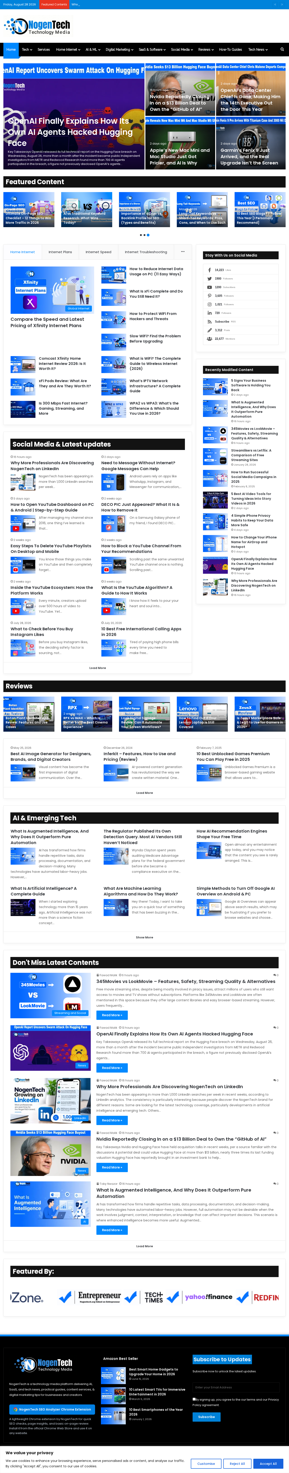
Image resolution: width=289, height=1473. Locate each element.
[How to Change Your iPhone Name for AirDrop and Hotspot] (215, 543)
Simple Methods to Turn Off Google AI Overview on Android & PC (236, 891)
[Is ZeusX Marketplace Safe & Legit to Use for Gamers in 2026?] (260, 714)
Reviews (204, 49)
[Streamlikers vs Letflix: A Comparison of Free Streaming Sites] (215, 456)
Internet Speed (98, 252)
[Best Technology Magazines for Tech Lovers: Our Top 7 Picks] (86, 209)
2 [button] (144, 235)
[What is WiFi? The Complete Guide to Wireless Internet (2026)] (113, 364)
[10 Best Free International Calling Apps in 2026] (113, 648)
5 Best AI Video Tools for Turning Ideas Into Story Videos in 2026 (251, 499)
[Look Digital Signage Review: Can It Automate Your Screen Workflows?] (144, 714)
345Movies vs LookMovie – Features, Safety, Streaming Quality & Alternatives (254, 433)
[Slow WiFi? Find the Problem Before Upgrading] (113, 342)
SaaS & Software (150, 49)
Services (44, 49)
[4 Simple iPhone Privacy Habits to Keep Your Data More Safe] (215, 521)
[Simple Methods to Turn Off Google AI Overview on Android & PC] (209, 907)
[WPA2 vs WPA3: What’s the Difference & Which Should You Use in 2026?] (113, 409)
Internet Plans (60, 252)
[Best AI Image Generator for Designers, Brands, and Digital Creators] (23, 772)
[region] (144, 1459)
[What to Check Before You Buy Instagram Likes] (23, 648)
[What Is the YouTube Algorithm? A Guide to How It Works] (113, 606)
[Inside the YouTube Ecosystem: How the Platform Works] (23, 606)
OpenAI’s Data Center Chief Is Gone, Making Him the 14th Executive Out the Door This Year (250, 99)
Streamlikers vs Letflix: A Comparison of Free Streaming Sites (251, 455)
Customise (206, 1463)
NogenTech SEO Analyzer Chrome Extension (55, 1409)
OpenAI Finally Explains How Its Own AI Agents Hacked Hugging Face (70, 132)
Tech (25, 49)
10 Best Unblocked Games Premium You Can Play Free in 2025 (233, 756)
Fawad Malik (108, 975)
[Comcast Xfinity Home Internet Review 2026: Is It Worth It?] (23, 364)
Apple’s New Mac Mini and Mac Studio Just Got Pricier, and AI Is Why (180, 156)
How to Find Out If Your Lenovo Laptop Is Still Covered (198, 722)
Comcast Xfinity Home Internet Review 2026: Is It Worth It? (62, 363)
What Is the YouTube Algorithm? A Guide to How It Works (136, 590)
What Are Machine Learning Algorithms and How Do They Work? (141, 891)
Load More (97, 668)
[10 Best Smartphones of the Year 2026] (113, 1415)
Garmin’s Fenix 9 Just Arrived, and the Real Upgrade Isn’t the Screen (249, 156)
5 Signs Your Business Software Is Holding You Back (250, 385)
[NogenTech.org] (38, 26)
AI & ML (91, 49)
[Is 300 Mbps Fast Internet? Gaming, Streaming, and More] (23, 409)
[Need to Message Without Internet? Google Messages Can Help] (113, 482)
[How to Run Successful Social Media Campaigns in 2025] (215, 478)
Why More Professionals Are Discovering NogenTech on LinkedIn (52, 465)
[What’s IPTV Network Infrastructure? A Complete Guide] (113, 386)
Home (11, 49)
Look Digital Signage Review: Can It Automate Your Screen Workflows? (141, 722)
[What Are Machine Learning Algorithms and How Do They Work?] (116, 907)
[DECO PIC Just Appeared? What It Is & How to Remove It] (113, 523)
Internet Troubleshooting (146, 252)
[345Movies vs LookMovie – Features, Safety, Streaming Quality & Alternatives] (215, 434)
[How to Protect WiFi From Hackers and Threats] (113, 319)
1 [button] (141, 235)
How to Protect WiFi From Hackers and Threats (153, 316)
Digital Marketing (118, 49)
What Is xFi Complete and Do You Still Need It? (156, 294)
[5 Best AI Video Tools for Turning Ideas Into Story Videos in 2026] (215, 500)
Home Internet (66, 49)
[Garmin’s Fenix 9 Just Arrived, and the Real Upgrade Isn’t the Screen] (251, 143)
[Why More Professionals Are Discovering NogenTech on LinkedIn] (23, 482)
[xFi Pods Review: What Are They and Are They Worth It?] (23, 386)
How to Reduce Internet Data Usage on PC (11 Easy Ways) (156, 271)
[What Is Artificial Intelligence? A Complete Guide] (23, 907)
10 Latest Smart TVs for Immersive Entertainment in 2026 (157, 1392)
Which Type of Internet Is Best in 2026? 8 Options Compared (115, 4)
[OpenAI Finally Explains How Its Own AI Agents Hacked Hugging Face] (215, 565)
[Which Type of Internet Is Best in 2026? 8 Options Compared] (260, 209)
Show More (144, 937)
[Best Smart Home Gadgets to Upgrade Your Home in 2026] (202, 209)
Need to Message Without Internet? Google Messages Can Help (138, 465)
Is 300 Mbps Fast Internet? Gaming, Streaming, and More (63, 408)
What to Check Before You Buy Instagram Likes (42, 631)
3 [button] (148, 235)
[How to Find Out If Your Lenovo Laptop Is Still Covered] (202, 714)
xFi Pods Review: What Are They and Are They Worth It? (65, 383)
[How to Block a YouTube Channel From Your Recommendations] (113, 565)
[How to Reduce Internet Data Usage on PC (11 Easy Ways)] (113, 275)
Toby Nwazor (108, 1184)
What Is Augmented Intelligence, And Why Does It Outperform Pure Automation (253, 409)
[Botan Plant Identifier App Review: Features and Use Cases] (28, 714)
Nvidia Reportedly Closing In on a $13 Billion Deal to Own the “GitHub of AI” (180, 102)
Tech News (256, 49)
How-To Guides (230, 49)
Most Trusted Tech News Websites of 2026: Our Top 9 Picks (144, 218)
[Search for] (282, 49)
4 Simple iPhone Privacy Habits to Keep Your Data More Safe (252, 520)
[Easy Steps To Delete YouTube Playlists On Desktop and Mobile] (23, 565)
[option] (144, 116)
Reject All (237, 1463)
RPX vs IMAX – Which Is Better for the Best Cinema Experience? (85, 722)
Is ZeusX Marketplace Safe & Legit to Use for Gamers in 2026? (260, 722)
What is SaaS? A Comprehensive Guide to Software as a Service (26, 218)
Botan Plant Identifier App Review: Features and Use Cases (27, 722)
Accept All (268, 1463)
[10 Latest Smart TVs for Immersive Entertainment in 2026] (113, 1395)
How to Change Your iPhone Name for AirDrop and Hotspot (254, 542)
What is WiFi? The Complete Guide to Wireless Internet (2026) (155, 363)
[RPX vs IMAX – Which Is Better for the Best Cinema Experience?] (86, 714)
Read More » (112, 1015)
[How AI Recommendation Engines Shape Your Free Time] (209, 850)
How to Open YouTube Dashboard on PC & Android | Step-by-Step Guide (52, 507)
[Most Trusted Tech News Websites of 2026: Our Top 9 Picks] (144, 209)
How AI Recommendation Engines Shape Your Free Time (232, 834)
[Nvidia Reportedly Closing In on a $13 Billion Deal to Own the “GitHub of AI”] (180, 89)
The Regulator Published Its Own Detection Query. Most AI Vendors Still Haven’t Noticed (143, 836)
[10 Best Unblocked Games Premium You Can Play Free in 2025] (209, 772)
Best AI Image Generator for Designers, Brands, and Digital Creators (51, 756)
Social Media (180, 49)
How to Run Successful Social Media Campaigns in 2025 (253, 477)
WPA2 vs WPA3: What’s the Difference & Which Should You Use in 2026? (154, 408)
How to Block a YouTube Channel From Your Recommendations (141, 548)
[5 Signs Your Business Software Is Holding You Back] (215, 386)
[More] (183, 252)
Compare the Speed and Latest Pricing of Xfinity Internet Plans (47, 322)
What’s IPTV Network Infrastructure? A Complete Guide (155, 386)
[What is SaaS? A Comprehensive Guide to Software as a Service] (28, 209)
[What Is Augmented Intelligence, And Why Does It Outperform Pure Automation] (215, 408)
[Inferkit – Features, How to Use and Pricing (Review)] (116, 772)
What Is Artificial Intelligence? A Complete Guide (44, 891)
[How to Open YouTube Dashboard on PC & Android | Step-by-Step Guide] (23, 523)
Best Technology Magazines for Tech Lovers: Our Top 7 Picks (86, 218)
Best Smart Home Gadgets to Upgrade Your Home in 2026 (201, 218)
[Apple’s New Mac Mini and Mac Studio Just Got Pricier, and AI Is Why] (180, 143)
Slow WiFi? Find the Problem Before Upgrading (155, 338)
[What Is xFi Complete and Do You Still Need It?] (113, 297)
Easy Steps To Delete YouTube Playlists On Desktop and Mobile (51, 548)
